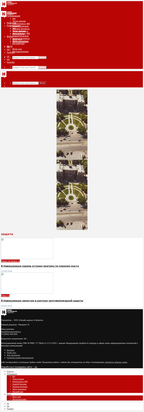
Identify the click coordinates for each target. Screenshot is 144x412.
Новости (11, 22)
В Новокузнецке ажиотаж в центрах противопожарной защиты (42, 300)
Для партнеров (13, 355)
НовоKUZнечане (20, 26)
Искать (42, 58)
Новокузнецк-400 (21, 23)
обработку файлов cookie (116, 362)
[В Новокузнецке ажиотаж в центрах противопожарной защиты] (27, 292)
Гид (14, 28)
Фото (10, 36)
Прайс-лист (11, 352)
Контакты (10, 350)
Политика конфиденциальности (20, 357)
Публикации (13, 25)
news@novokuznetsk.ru (11, 331)
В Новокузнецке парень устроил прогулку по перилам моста (40, 266)
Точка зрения (19, 21)
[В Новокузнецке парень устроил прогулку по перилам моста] (27, 258)
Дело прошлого (20, 41)
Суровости (15, 261)
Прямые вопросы (21, 28)
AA (36, 366)
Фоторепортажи (20, 51)
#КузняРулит (18, 43)
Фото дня (17, 49)
